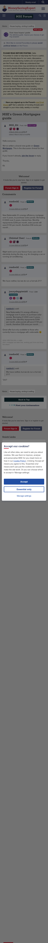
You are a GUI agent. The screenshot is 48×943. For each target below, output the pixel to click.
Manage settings (24, 495)
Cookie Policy (19, 460)
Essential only (24, 489)
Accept (24, 481)
